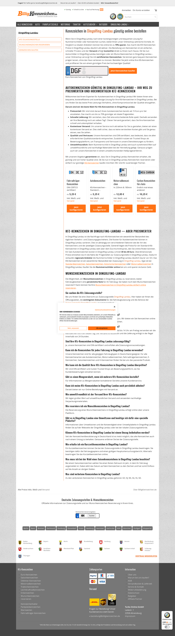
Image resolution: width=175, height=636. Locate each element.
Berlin (26, 528)
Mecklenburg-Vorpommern (149, 542)
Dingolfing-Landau (28, 32)
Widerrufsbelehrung (137, 589)
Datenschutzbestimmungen (105, 310)
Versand (46, 489)
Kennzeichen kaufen (28, 50)
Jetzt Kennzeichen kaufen (123, 70)
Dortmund (51, 528)
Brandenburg (88, 541)
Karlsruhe (110, 528)
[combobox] (140, 17)
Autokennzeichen (97, 180)
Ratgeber (132, 596)
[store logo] (37, 14)
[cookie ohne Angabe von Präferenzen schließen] (114, 307)
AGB (130, 580)
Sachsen (107, 548)
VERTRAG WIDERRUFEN (146, 556)
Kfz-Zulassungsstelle (29, 39)
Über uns (132, 574)
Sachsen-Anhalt (129, 548)
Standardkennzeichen (75, 264)
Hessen (126, 541)
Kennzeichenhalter (29, 604)
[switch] (167, 627)
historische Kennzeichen (115, 264)
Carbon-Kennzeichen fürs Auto (146, 182)
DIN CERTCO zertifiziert (72, 188)
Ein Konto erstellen (141, 10)
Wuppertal (147, 528)
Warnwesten (26, 610)
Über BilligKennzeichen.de (145, 489)
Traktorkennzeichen (30, 587)
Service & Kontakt (136, 587)
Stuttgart (136, 528)
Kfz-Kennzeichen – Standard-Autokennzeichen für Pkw (99, 191)
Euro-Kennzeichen (29, 574)
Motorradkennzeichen (122, 182)
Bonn (33, 528)
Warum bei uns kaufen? (138, 577)
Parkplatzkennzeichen (30, 607)
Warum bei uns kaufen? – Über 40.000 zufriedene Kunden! (79, 3)
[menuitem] (25, 24)
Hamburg (90, 528)
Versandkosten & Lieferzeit (140, 583)
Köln (119, 528)
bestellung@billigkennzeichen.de (46, 3)
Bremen (41, 528)
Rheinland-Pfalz (69, 548)
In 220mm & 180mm (123, 187)
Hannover (100, 528)
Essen (81, 528)
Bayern (45, 541)
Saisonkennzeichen (94, 264)
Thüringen (26, 556)
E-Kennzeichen (27, 593)
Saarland (87, 548)
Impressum (130, 616)
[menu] (87, 24)
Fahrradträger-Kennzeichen (73, 182)
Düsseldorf (72, 528)
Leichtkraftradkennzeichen (33, 589)
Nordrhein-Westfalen (47, 549)
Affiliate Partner (135, 599)
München (127, 528)
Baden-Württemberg (27, 542)
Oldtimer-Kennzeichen (31, 580)
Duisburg (61, 528)
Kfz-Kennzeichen (91, 163)
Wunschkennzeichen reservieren (34, 44)
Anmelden (126, 10)
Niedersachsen (28, 548)
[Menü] (171, 612)
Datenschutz (133, 593)
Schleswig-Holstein (148, 549)
